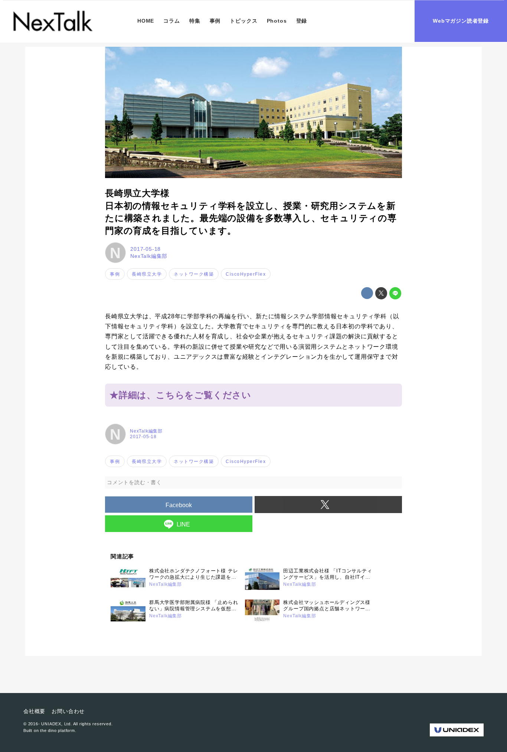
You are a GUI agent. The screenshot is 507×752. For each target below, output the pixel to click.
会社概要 (34, 711)
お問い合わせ (68, 711)
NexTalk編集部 (148, 256)
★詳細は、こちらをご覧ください (180, 395)
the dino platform (57, 730)
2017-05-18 (145, 249)
